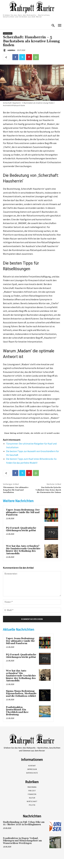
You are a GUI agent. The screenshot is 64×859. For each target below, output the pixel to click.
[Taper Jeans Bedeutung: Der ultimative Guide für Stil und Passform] (51, 515)
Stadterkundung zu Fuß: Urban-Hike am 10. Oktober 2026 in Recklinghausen (24, 823)
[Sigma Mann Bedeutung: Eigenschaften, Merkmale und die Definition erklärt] (45, 695)
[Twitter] (22, 57)
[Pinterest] (29, 57)
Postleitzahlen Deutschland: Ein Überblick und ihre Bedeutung (17, 711)
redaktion (11, 50)
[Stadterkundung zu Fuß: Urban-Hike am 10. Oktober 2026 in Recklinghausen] (55, 826)
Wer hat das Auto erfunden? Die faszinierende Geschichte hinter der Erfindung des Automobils (23, 550)
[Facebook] (15, 57)
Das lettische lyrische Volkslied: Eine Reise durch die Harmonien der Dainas (48, 490)
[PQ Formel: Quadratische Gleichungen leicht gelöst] (51, 533)
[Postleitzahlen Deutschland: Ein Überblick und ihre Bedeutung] (45, 711)
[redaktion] (5, 50)
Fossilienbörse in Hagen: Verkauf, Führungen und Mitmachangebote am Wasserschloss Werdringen (22, 841)
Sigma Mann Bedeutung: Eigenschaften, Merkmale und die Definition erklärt (21, 693)
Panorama (8, 33)
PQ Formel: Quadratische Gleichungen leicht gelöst (21, 529)
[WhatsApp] (36, 57)
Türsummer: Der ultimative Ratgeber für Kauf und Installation (15, 490)
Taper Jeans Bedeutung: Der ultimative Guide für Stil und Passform (23, 512)
